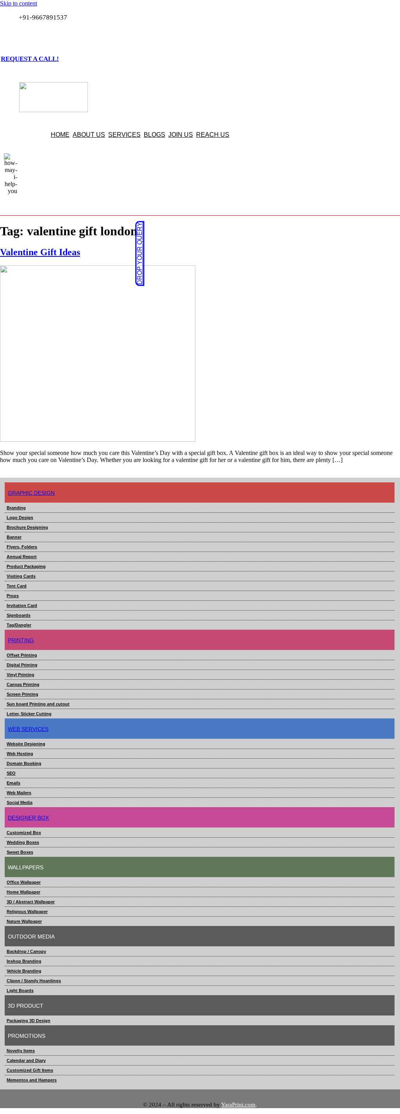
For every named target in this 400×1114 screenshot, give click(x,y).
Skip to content (18, 3)
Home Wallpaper (23, 892)
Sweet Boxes (20, 852)
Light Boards (20, 990)
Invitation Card (22, 605)
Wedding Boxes (23, 842)
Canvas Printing (23, 684)
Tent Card (17, 586)
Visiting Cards (21, 576)
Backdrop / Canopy (26, 951)
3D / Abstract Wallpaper (31, 901)
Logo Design (20, 517)
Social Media (19, 802)
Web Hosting (20, 753)
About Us (89, 134)
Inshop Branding (24, 961)
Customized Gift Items (30, 1070)
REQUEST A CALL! (30, 59)
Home (60, 134)
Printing (21, 640)
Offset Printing (22, 655)
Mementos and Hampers (32, 1080)
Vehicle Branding (24, 971)
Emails (13, 783)
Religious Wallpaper (27, 911)
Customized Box (24, 832)
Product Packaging (26, 566)
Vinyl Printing (20, 674)
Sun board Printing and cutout (38, 704)
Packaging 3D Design (28, 1020)
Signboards (18, 615)
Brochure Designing (27, 527)
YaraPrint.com (238, 1104)
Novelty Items (21, 1050)
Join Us (180, 134)
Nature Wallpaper (24, 921)
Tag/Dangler (19, 625)
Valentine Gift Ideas (40, 252)
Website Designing (26, 743)
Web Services (28, 729)
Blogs (154, 134)
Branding (16, 507)
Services (124, 134)
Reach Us (212, 134)
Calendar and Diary (26, 1060)
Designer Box (28, 818)
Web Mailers (19, 792)
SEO (11, 773)
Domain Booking (24, 763)
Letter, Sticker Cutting (29, 713)
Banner (14, 537)
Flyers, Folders (22, 546)
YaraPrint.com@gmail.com (54, 35)
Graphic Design (31, 493)
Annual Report (22, 556)
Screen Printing (22, 694)
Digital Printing (22, 665)
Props (13, 595)
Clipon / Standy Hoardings (34, 980)
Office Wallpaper (24, 882)
